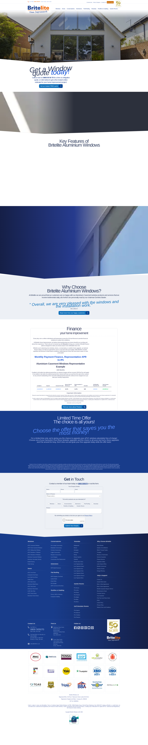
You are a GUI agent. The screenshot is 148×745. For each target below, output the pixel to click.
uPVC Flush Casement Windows (35, 547)
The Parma (76, 592)
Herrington (76, 550)
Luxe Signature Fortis (78, 571)
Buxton (75, 547)
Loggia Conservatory (55, 552)
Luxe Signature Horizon (79, 575)
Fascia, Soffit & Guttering (56, 594)
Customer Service (101, 593)
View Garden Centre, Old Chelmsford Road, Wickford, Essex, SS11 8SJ (58, 642)
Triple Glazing (31, 564)
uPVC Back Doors (32, 581)
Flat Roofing (86, 8)
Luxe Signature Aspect (79, 566)
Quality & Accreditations (102, 547)
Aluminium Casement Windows (35, 557)
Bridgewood (76, 545)
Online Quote (110, 2)
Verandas (93, 8)
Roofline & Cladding (103, 8)
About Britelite (100, 545)
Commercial (89, 2)
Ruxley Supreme (77, 557)
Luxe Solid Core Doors (33, 577)
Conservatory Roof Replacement (58, 559)
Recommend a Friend (102, 591)
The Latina (76, 590)
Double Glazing (31, 561)
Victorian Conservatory (56, 550)
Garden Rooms (114, 8)
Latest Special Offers (102, 564)
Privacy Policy (88, 515)
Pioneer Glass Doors (78, 561)
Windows (58, 8)
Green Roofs (53, 581)
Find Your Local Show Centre (103, 598)
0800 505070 (37, 1)
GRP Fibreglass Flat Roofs (57, 576)
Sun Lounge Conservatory (56, 545)
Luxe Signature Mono (78, 577)
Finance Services (101, 559)
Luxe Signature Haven (79, 573)
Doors (63, 8)
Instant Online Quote (101, 581)
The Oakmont (77, 612)
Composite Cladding (55, 596)
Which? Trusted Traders (102, 550)
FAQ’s (98, 600)
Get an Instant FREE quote (49, 86)
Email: (76, 489)
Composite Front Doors (33, 574)
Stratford (76, 559)
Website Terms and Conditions (104, 607)
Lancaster (76, 552)
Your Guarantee (100, 595)
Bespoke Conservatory (56, 554)
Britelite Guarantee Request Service (105, 588)
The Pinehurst (77, 617)
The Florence (77, 594)
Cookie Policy (100, 602)
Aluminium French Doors (33, 595)
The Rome (76, 601)
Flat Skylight (53, 583)
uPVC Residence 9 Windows (34, 554)
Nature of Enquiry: (50, 494)
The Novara (76, 587)
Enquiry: (48, 507)
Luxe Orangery (54, 557)
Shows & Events (101, 568)
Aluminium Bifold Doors (33, 584)
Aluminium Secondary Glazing (34, 559)
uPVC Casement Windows (33, 545)
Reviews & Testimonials (102, 554)
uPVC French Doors (32, 593)
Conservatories (71, 8)
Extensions (79, 8)
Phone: (62, 489)
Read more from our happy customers (72, 313)
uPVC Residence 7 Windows (34, 552)
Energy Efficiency (101, 571)
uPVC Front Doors (32, 572)
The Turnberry (77, 615)
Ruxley (75, 554)
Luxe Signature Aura (78, 568)
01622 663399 (33, 636)
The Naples (76, 597)
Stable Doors (30, 579)
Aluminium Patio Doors (33, 588)
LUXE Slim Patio (31, 591)
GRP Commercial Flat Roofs (57, 585)
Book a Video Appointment (103, 584)
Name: (48, 489)
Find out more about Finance (72, 407)
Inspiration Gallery (101, 561)
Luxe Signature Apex (78, 564)
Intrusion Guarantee (101, 557)
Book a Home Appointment (103, 586)
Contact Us (103, 2)
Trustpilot (99, 552)
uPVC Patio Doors (32, 586)
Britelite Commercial (101, 566)
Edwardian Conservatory (56, 547)
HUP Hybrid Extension (56, 568)
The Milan (76, 599)
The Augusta (77, 610)
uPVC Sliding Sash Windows (34, 550)
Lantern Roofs (54, 578)
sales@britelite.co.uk (35, 643)
